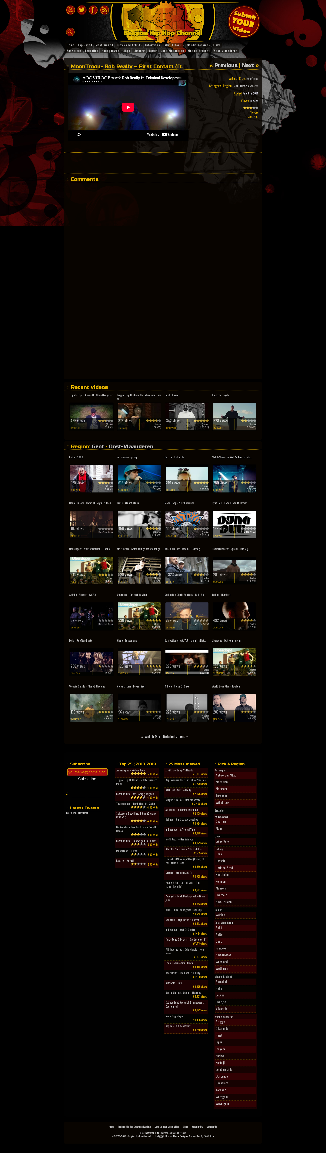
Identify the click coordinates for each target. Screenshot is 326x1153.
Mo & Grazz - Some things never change (138, 549)
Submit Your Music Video (244, 21)
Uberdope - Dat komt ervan (226, 640)
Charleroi (221, 821)
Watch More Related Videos (164, 736)
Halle (219, 988)
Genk (219, 854)
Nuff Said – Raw (173, 983)
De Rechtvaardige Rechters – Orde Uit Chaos (137, 829)
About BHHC (197, 1126)
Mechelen (222, 782)
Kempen (221, 881)
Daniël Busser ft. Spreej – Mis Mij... (231, 549)
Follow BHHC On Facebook (93, 10)
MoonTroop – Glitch (126, 851)
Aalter (220, 934)
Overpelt (221, 895)
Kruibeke (221, 948)
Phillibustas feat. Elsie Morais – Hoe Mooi (184, 951)
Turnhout (221, 795)
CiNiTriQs (208, 1136)
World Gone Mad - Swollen (226, 686)
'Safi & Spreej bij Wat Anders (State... (232, 457)
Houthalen (222, 874)
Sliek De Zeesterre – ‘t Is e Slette (183, 849)
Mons (219, 828)
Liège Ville (222, 841)
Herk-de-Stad (224, 867)
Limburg (219, 849)
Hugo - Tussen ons (127, 640)
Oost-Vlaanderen (249, 86)
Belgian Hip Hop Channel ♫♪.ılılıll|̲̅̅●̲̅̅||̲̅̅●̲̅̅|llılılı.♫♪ (149, 1136)
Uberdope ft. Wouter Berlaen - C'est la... (90, 549)
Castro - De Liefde (174, 457)
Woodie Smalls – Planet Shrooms (87, 686)
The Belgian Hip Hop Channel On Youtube (70, 10)
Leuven (220, 995)
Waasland (222, 961)
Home (112, 1126)
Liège (218, 836)
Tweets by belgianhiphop (77, 812)
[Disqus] (165, 232)
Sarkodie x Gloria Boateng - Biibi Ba (184, 595)
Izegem (220, 1049)
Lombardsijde (224, 1069)
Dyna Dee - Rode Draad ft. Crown (229, 503)
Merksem (221, 788)
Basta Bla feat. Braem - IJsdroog (182, 549)
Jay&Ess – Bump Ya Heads (179, 770)
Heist (219, 1035)
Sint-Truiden (224, 902)
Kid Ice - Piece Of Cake (177, 686)
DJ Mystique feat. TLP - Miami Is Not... (185, 640)
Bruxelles (220, 810)
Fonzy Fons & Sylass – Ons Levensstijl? (186, 939)
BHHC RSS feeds (104, 10)
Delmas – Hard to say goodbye (181, 819)
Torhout (221, 1090)
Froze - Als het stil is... (129, 503)
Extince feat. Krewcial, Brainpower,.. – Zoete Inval (185, 1004)
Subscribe (87, 779)
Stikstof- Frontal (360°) (178, 873)
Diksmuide (222, 1028)
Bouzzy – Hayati (125, 861)
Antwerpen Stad (226, 775)
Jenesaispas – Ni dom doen (130, 770)
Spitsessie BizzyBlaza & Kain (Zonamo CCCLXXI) (136, 815)
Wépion (220, 914)
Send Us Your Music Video (167, 1126)
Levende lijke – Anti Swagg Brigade (135, 794)
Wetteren (222, 968)
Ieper (219, 1042)
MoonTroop (252, 79)
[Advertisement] (163, 162)
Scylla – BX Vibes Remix (178, 1026)
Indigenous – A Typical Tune (180, 829)
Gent (235, 86)
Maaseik (221, 888)
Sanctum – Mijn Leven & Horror (182, 920)
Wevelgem (222, 1103)
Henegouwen (221, 816)
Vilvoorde (222, 1008)
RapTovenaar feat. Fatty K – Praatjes (185, 780)
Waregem (222, 1096)
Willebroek (222, 802)
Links (185, 1126)
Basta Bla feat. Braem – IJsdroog (183, 993)
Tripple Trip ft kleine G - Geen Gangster (91, 395)
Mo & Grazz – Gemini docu (179, 839)
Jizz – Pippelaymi (174, 1016)
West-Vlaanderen (224, 1017)
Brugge (220, 1021)
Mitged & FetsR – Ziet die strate (183, 800)
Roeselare (222, 1083)
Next (248, 65)
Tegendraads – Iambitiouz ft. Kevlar (135, 804)
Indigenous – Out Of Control (180, 930)
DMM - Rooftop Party (80, 640)
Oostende (222, 1076)
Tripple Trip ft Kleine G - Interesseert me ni (139, 397)
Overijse (221, 1001)
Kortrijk (220, 1062)
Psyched (182, 1132)
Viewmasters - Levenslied (131, 686)
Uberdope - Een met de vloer (132, 595)
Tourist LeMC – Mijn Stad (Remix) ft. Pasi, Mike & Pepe (185, 861)
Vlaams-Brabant (223, 977)
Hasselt (220, 860)
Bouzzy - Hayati (220, 395)
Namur (218, 910)
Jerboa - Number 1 (221, 595)
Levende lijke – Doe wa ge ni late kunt (136, 841)
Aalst (219, 927)
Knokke (220, 1055)
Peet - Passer (172, 395)
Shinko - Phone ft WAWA (82, 595)
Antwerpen (220, 770)
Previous (226, 65)
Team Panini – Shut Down (179, 963)
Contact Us (212, 1126)
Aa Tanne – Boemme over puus (181, 810)
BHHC (164, 20)
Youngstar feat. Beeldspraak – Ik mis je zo (185, 898)
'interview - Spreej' (127, 457)
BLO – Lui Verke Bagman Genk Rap (183, 910)
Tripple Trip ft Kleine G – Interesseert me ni (136, 782)
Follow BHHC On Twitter (82, 10)
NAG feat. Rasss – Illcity (178, 790)
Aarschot (221, 981)
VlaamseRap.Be (166, 1132)
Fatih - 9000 (76, 457)
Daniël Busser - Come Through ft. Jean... (91, 503)
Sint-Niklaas (223, 955)
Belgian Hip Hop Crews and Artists (134, 1126)
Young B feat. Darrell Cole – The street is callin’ (182, 884)
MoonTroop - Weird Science (179, 503)
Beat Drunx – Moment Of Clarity (182, 973)
